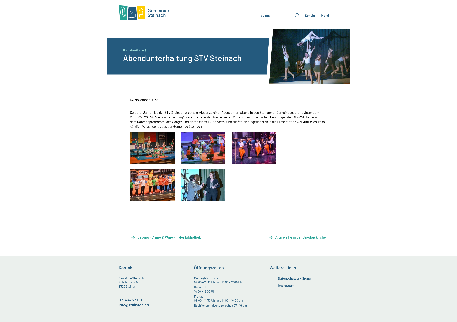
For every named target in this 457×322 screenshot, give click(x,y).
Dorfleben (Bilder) (134, 50)
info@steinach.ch (134, 305)
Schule (310, 15)
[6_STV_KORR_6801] (254, 162)
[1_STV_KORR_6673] (203, 162)
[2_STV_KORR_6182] (152, 162)
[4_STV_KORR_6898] (152, 200)
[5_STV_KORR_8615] (203, 200)
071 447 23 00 (130, 300)
